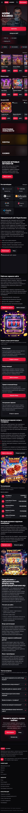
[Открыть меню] (2, 2)
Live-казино (15, 47)
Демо (8, 70)
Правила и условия (5, 794)
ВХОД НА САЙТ (14, 33)
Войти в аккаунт (21, 307)
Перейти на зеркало (7, 307)
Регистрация (23, 2)
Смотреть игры (6, 545)
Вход (14, 250)
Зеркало (3, 768)
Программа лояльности (6, 788)
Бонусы (2, 770)
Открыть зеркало (14, 413)
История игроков (5, 786)
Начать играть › (5, 492)
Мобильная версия (5, 784)
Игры (2, 772)
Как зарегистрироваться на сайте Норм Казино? (13, 678)
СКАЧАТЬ (14, 28)
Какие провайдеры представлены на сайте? (12, 710)
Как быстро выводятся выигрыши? (11, 704)
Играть (4, 70)
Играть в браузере (7, 453)
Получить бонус (14, 395)
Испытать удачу (18, 545)
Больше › (25, 52)
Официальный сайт (5, 765)
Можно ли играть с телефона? (10, 700)
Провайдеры (4, 802)
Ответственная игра (6, 798)
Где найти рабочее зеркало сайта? (11, 689)
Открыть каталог (20, 453)
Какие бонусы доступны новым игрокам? (11, 694)
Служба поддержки (5, 800)
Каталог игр (14, 737)
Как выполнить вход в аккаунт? (11, 684)
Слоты (5, 47)
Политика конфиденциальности (8, 796)
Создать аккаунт (14, 359)
